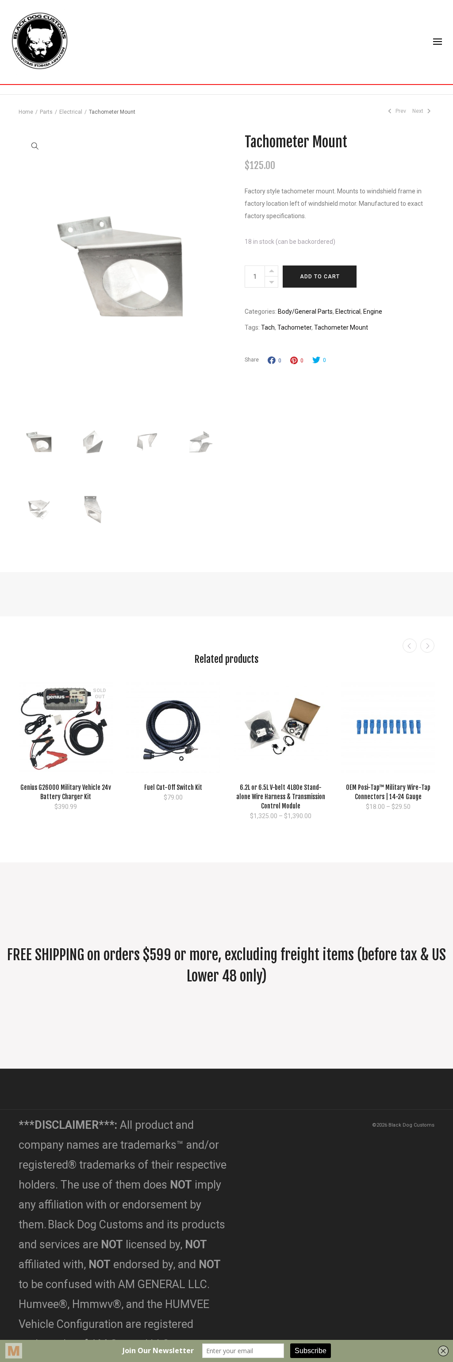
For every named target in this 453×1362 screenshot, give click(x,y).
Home (26, 112)
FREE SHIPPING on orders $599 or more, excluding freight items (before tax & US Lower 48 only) (226, 965)
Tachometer (294, 327)
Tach (268, 327)
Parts (46, 112)
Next (418, 111)
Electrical (70, 112)
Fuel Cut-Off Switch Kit (173, 787)
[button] (34, 146)
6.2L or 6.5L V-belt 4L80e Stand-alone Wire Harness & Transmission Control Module (280, 797)
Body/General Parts (305, 311)
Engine (372, 311)
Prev (400, 111)
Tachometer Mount (341, 327)
